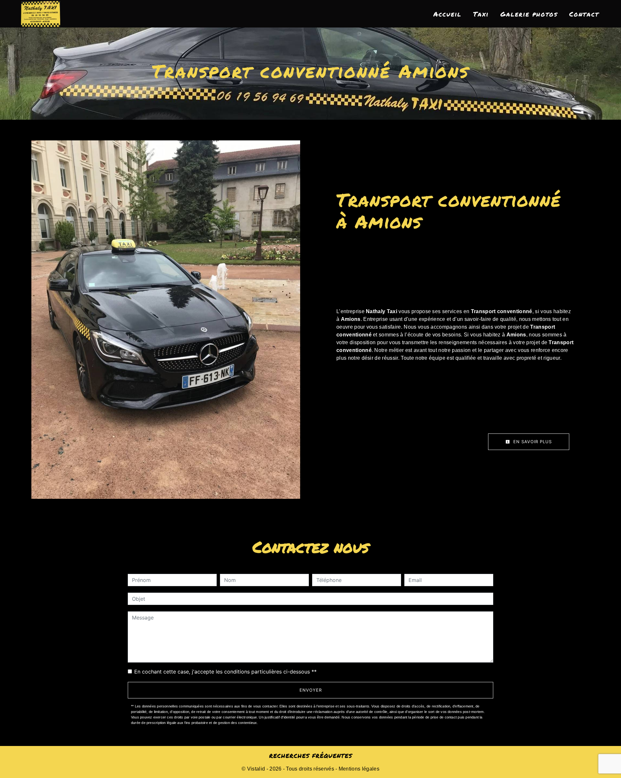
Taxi (481, 13)
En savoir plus (532, 441)
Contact (584, 13)
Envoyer (311, 690)
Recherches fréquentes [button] (310, 755)
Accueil (447, 13)
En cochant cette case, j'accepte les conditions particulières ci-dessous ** (225, 671)
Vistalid (256, 769)
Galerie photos (529, 13)
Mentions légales (358, 769)
